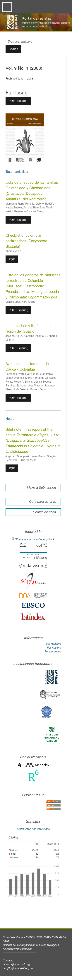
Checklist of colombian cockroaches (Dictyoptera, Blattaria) (27, 240)
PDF (12, 259)
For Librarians (52, 651)
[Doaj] (33, 595)
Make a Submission (41, 487)
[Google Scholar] (33, 867)
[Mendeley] (37, 764)
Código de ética (44, 512)
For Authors (54, 647)
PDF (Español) (18, 101)
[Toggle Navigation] (7, 7)
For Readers (53, 643)
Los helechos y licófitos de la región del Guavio (29, 328)
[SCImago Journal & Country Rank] (33, 539)
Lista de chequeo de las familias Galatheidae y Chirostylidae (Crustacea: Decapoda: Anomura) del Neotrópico (32, 190)
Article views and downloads (33, 829)
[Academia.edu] (19, 764)
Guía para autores (42, 501)
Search (13, 49)
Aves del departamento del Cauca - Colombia (27, 366)
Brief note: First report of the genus (33, 440)
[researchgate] (33, 775)
